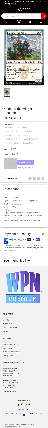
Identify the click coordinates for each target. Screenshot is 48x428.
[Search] (44, 16)
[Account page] (30, 21)
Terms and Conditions (10, 344)
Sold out (10, 163)
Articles (5, 331)
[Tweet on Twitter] (38, 178)
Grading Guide (8, 356)
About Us (6, 320)
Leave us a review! (9, 327)
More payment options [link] (25, 168)
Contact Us (6, 324)
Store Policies (7, 348)
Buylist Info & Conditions (11, 352)
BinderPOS (19, 427)
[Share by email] (42, 178)
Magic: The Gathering (12, 118)
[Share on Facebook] (30, 178)
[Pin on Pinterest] (34, 178)
